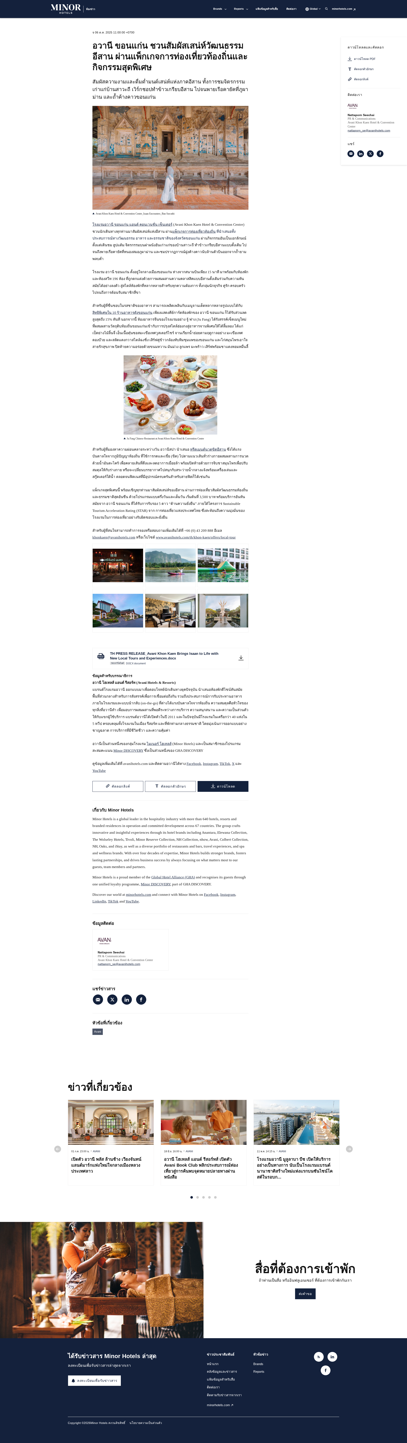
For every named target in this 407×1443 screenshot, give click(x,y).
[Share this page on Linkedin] (127, 999)
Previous (57, 1149)
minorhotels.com (342, 8)
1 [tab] (191, 1197)
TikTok (225, 764)
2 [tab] (197, 1197)
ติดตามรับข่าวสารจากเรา (224, 1395)
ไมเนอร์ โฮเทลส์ (159, 744)
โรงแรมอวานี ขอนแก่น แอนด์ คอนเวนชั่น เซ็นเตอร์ (132, 225)
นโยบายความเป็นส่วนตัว (146, 1423)
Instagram (210, 764)
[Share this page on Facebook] (141, 999)
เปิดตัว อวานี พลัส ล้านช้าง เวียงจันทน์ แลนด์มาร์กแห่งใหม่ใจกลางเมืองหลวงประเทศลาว (106, 1165)
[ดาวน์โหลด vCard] (161, 936)
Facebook (194, 764)
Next (349, 1149)
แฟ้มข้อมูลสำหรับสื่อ (267, 8)
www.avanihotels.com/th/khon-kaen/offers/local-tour (196, 537)
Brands (217, 8)
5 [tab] (215, 1197)
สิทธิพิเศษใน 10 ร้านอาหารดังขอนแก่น (122, 313)
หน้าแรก (213, 1364)
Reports (239, 8)
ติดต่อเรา (291, 8)
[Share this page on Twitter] (112, 999)
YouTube (99, 771)
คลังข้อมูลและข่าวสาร (222, 1371)
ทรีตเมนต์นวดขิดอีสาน (208, 449)
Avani (97, 1031)
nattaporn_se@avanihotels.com (119, 964)
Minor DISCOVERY (128, 751)
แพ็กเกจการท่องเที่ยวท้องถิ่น (194, 232)
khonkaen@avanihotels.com (113, 537)
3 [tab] (203, 1197)
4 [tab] (209, 1197)
